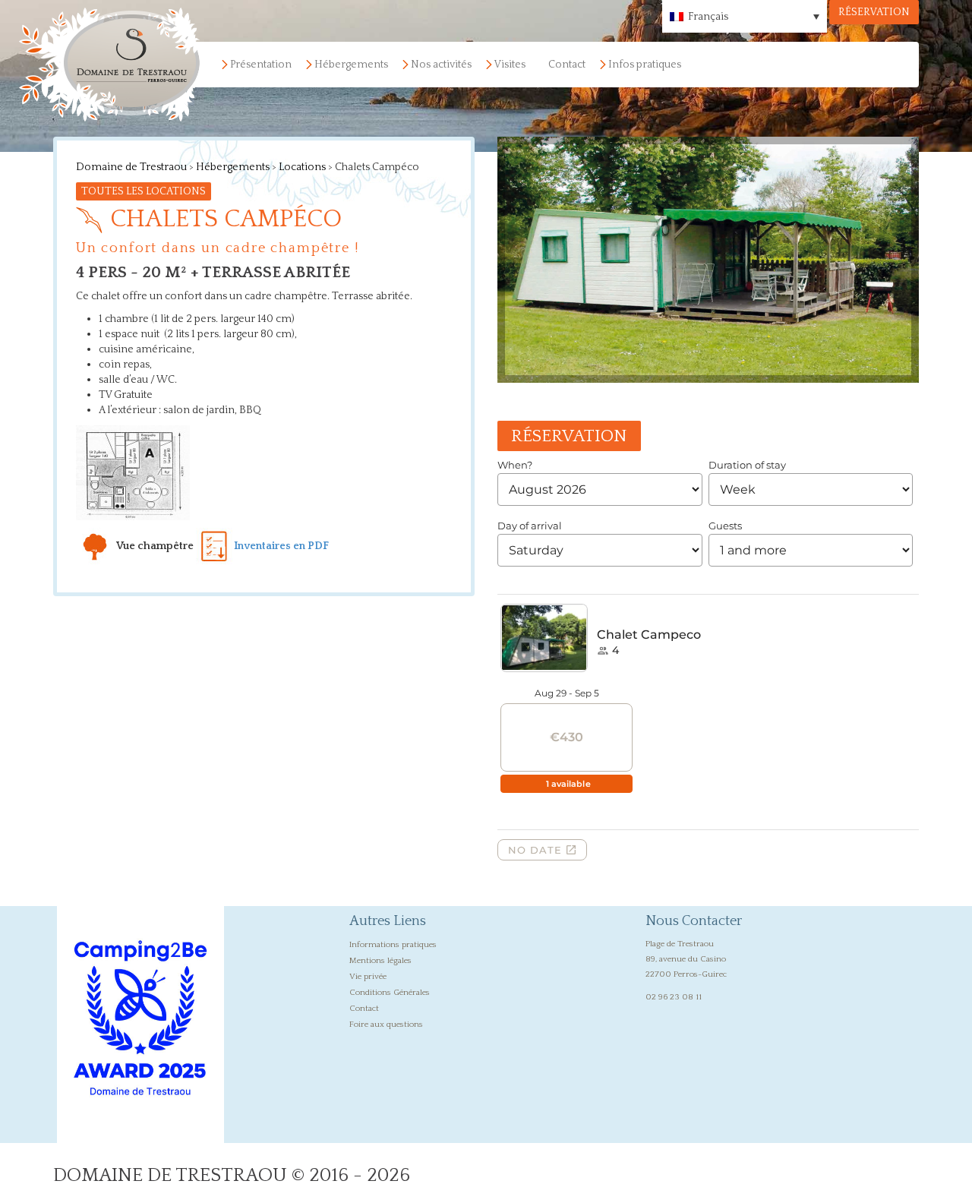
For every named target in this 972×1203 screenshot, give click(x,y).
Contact (566, 64)
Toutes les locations (143, 191)
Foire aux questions (386, 1024)
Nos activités (441, 64)
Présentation (261, 64)
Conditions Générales (389, 992)
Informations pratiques (393, 944)
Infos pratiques (644, 64)
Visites (509, 64)
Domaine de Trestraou (131, 167)
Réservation (874, 12)
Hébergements (351, 64)
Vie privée (368, 976)
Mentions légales (380, 960)
